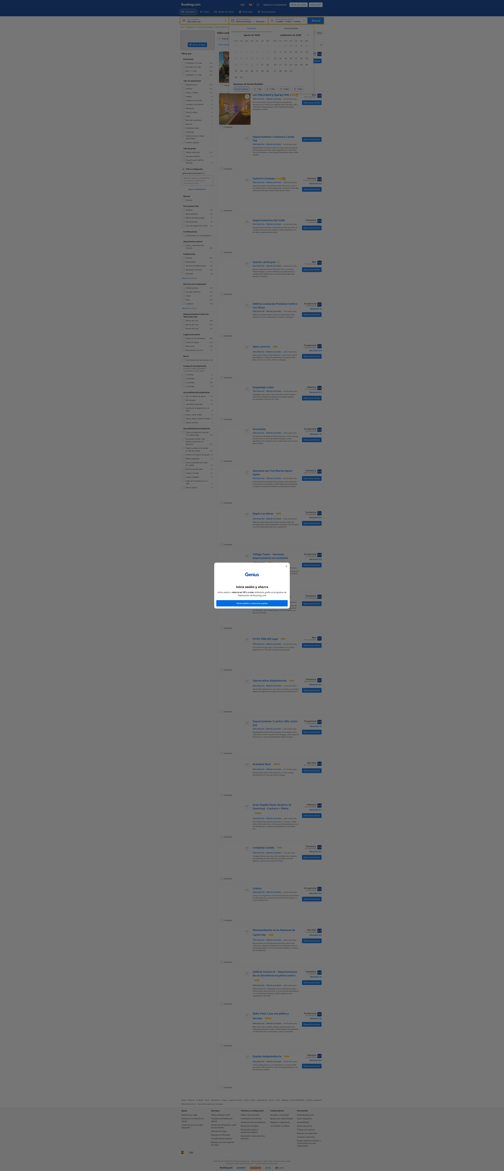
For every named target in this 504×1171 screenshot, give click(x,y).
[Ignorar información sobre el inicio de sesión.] (286, 566)
